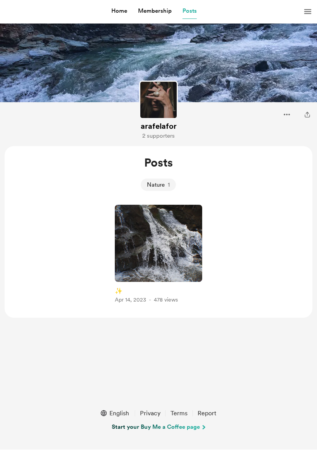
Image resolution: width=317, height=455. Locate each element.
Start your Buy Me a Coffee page (156, 426)
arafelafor (159, 126)
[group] (158, 255)
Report (207, 413)
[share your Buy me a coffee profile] (307, 114)
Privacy (150, 413)
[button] (119, 11)
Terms (178, 413)
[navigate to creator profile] (158, 100)
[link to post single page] (158, 255)
